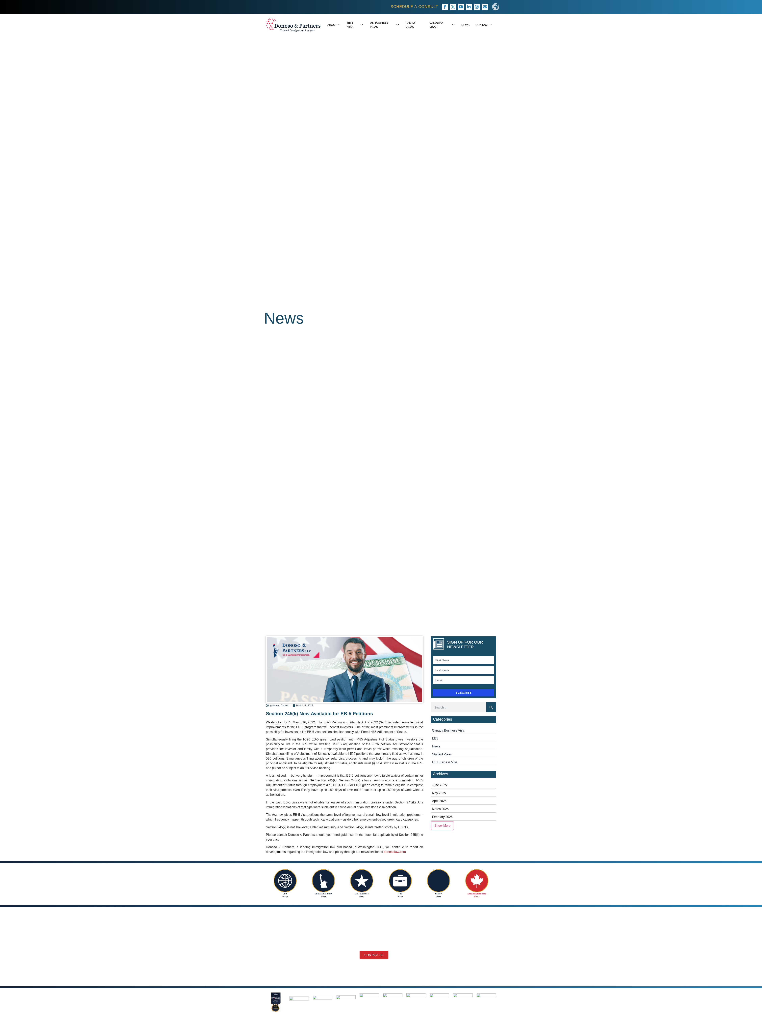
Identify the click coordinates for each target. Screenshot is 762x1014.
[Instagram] (477, 7)
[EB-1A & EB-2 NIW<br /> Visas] (323, 880)
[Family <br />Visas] (438, 880)
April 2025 (439, 801)
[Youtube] (461, 7)
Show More (442, 825)
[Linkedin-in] (469, 7)
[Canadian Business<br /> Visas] (476, 880)
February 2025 (442, 817)
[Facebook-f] (445, 7)
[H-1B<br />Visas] (400, 880)
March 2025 (440, 809)
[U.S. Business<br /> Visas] (361, 880)
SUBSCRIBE (463, 692)
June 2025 (439, 785)
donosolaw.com (395, 852)
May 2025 (439, 793)
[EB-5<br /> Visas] (285, 880)
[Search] (491, 707)
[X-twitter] (453, 7)
